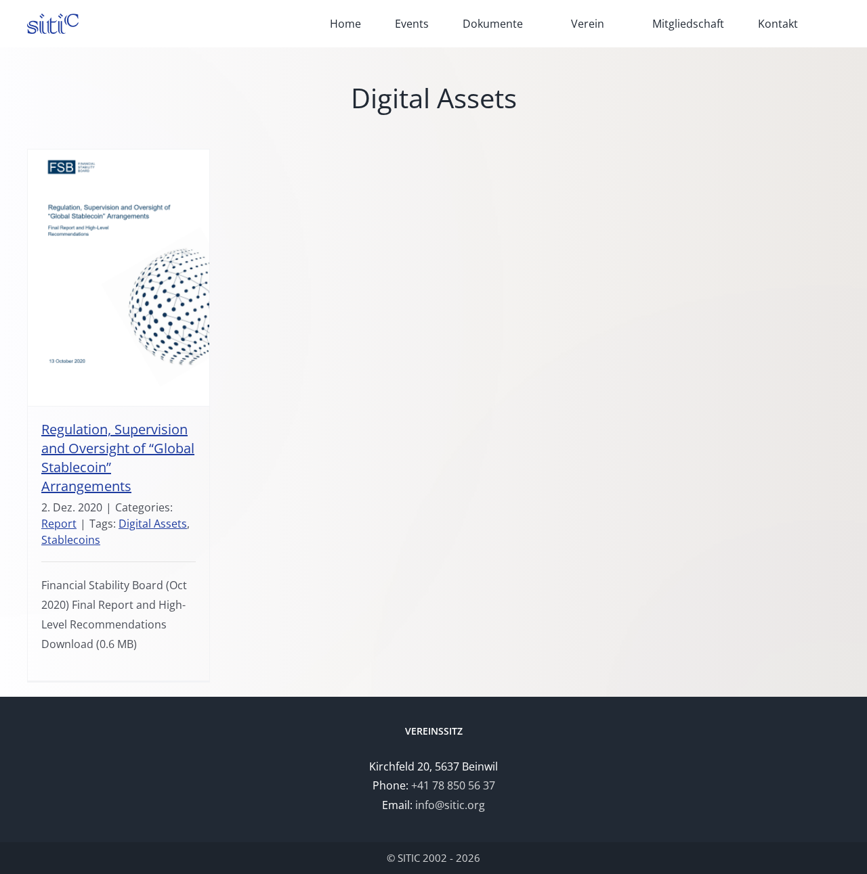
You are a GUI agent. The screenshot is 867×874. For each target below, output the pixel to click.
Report (59, 523)
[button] (836, 23)
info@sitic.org (450, 805)
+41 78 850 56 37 (453, 785)
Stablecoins (70, 539)
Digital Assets (153, 523)
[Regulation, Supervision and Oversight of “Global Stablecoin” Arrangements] (118, 278)
